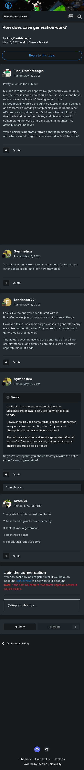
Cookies (59, 759)
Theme (24, 759)
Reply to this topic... (24, 605)
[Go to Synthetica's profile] (7, 254)
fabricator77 (24, 300)
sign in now (23, 580)
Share (21, 626)
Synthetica (23, 251)
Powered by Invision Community (42, 763)
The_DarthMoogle (19, 38)
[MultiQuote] (6, 150)
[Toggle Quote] (8, 397)
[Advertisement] (42, 202)
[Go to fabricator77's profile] (7, 302)
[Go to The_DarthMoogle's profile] (7, 73)
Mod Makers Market (35, 42)
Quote (17, 150)
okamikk (20, 501)
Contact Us (42, 759)
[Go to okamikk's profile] (7, 503)
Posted (27, 75)
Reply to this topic (42, 55)
